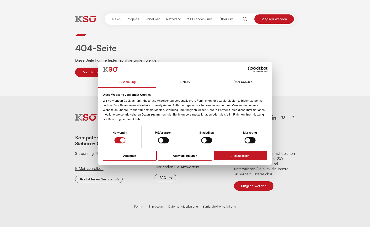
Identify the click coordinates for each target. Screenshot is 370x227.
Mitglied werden (274, 19)
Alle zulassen (240, 155)
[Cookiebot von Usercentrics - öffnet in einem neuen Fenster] (250, 69)
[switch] (163, 140)
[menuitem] (116, 19)
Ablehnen (129, 155)
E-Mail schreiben (89, 168)
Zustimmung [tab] (127, 82)
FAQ (162, 177)
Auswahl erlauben (185, 155)
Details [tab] (185, 82)
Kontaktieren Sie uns (96, 179)
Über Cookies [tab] (243, 82)
